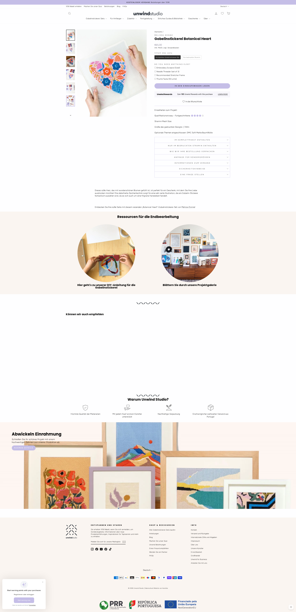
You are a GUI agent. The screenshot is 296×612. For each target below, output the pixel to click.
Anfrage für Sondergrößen (192, 157)
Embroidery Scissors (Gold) (168, 68)
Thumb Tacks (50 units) (167, 79)
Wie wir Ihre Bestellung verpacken (192, 151)
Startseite (158, 32)
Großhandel (195, 556)
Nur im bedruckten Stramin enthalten (192, 146)
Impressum (195, 541)
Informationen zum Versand (192, 163)
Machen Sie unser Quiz (93, 6)
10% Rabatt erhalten (74, 6)
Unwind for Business (199, 559)
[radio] (167, 57)
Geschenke (193, 18)
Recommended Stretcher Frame (171, 75)
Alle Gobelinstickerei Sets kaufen (162, 530)
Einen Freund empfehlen (159, 548)
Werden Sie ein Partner (158, 552)
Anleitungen (154, 534)
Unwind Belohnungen (157, 545)
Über (206, 18)
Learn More (223, 94)
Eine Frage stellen (192, 174)
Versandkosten (173, 48)
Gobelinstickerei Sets (95, 18)
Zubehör (131, 18)
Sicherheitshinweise (192, 169)
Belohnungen (109, 6)
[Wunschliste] (222, 13)
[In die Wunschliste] (68, 324)
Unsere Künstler (197, 548)
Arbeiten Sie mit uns (199, 563)
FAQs (125, 6)
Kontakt (194, 530)
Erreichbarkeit (196, 552)
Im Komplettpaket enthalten (192, 140)
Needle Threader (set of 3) (168, 71)
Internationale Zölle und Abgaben (204, 537)
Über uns (194, 545)
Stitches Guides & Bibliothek (170, 18)
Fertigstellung (146, 18)
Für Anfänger (116, 18)
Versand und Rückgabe (200, 534)
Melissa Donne (163, 35)
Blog (118, 6)
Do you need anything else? (172, 64)
